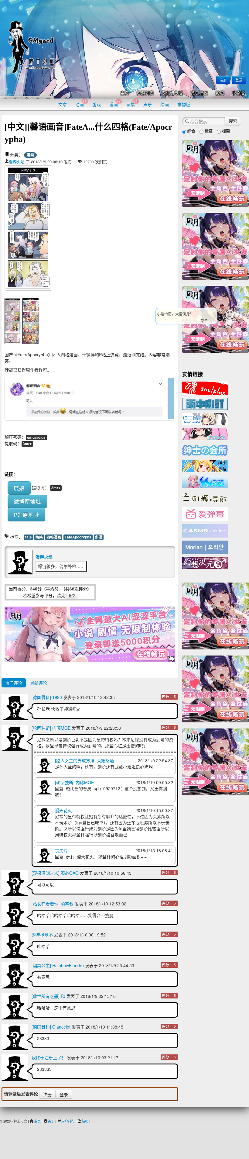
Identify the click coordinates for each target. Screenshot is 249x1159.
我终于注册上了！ (49, 1057)
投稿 (220, 93)
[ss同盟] (205, 481)
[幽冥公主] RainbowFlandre (58, 965)
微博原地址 (27, 501)
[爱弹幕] (205, 513)
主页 (124, 93)
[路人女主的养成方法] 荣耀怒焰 (84, 760)
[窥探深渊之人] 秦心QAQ (55, 873)
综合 (190, 130)
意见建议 (199, 93)
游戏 (96, 104)
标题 (225, 130)
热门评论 (13, 683)
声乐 (147, 104)
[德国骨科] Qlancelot (51, 1027)
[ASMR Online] (205, 530)
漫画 (115, 103)
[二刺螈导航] (205, 497)
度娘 (19, 488)
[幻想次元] (205, 562)
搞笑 (39, 537)
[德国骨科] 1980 (47, 697)
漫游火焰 (17, 161)
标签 (208, 130)
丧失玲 (61, 850)
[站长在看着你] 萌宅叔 (52, 904)
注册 (223, 79)
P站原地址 (26, 514)
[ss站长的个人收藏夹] (205, 465)
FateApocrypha (78, 537)
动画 (81, 103)
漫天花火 (63, 810)
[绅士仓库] (205, 418)
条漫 (98, 537)
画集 (132, 103)
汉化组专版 (172, 93)
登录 (239, 79)
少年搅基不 (42, 935)
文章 (62, 104)
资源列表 (145, 93)
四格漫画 (53, 537)
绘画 (164, 104)
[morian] (205, 547)
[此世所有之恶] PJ (48, 996)
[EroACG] (205, 434)
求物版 (238, 93)
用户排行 (68, 1121)
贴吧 (85, 1121)
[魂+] (205, 387)
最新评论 (38, 683)
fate (28, 537)
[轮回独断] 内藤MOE (51, 728)
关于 (51, 1121)
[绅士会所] (205, 449)
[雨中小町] (205, 403)
